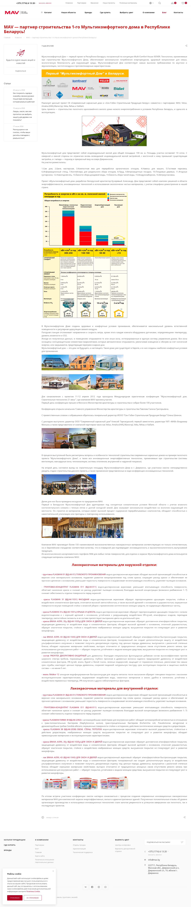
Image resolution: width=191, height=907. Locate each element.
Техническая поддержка (83, 852)
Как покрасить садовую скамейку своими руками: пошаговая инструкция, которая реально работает (24, 97)
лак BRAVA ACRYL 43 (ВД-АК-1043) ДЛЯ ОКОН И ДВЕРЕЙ (70, 637)
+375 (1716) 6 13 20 (25, 3)
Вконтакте (85, 887)
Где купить (9, 845)
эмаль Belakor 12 (51, 674)
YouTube (105, 887)
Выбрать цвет (122, 840)
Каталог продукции (14, 840)
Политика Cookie (33, 891)
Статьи (7, 83)
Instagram (99, 887)
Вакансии (94, 3)
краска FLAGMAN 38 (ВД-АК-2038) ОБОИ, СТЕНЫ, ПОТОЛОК (72, 729)
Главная (38, 852)
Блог (37, 848)
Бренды (8, 850)
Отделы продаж (79, 845)
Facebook (92, 887)
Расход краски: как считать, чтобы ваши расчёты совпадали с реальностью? (21, 133)
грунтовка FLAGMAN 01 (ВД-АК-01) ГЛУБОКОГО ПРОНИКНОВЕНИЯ (74, 574)
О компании (41, 840)
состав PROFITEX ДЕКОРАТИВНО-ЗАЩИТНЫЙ (64, 655)
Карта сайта (40, 856)
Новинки (69, 3)
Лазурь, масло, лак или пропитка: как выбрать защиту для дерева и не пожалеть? (22, 115)
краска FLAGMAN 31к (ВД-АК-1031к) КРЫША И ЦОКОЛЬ (69, 612)
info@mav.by (154, 859)
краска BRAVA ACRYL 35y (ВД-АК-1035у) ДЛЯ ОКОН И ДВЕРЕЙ (72, 621)
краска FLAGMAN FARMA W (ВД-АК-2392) (62, 720)
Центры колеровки (123, 845)
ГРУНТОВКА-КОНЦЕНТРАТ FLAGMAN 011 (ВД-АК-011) (70, 587)
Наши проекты (109, 3)
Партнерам (81, 3)
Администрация (79, 848)
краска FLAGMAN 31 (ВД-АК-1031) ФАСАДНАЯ (66, 599)
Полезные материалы (128, 3)
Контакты (78, 840)
